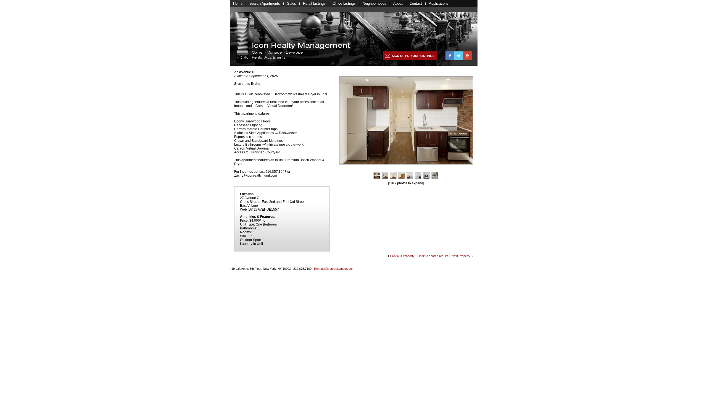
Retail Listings (314, 3)
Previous (402, 256)
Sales (291, 3)
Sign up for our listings (413, 55)
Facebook (449, 55)
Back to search (433, 256)
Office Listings (344, 3)
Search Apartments (264, 3)
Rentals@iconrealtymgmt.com (334, 268)
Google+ (467, 55)
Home (237, 3)
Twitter (458, 55)
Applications (439, 3)
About (398, 3)
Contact (416, 3)
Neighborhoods (374, 3)
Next (461, 256)
